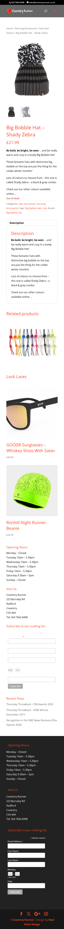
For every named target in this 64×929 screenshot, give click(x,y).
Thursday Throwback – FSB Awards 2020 (29, 704)
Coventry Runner (23, 920)
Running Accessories (26, 28)
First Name (13, 646)
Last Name (13, 656)
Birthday (12, 665)
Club (10, 675)
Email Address (16, 636)
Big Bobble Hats (33, 208)
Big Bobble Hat (14, 212)
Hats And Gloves (27, 203)
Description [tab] (17, 223)
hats (45, 208)
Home (9, 28)
